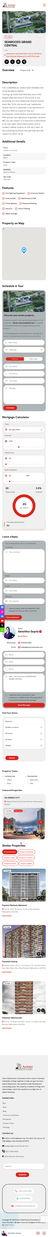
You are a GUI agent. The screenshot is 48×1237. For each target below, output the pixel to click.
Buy (4, 1103)
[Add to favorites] (6, 62)
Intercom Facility (37, 193)
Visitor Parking (24, 209)
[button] (44, 5)
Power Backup (11, 203)
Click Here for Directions (14, 1156)
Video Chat (33, 359)
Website (8, 596)
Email (7, 586)
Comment (9, 547)
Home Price (9, 453)
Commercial (10, 776)
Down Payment (11, 470)
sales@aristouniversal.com (32, 647)
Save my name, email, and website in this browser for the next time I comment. (24, 609)
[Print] (18, 62)
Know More (22, 636)
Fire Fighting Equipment (15, 193)
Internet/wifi (10, 198)
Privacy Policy (8, 1123)
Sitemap (6, 1127)
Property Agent (26, 864)
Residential (32, 776)
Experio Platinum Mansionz (14, 905)
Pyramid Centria (9, 961)
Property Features (26, 852)
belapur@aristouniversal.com (16, 1146)
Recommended (9, 852)
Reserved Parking (30, 203)
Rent (5, 1107)
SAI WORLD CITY (12, 797)
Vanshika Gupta (28, 631)
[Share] (24, 62)
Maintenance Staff (28, 198)
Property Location (26, 858)
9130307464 (26, 643)
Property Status (10, 864)
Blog (4, 1111)
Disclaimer (7, 1119)
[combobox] (24, 350)
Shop (9, 783)
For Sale (8, 37)
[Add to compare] (12, 62)
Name (7, 576)
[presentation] (7, 822)
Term (7, 424)
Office (9, 780)
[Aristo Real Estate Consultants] (9, 5)
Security (8, 209)
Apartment (34, 780)
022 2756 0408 (11, 1151)
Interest (8, 435)
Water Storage (11, 214)
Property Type (9, 858)
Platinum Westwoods (12, 1018)
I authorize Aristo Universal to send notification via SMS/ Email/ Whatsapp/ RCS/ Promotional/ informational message (25, 697)
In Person (15, 359)
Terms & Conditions (11, 1115)
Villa (31, 783)
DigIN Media (9, 1225)
